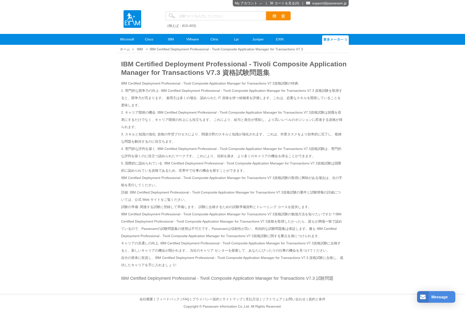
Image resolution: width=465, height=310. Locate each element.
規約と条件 (317, 299)
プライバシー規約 (205, 299)
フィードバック (168, 299)
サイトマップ (232, 299)
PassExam (132, 19)
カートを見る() (287, 3)
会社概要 (146, 299)
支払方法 (252, 299)
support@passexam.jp (329, 3)
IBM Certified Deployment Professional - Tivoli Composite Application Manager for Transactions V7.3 (226, 49)
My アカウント (247, 3)
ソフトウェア (272, 299)
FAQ (186, 299)
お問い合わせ (295, 299)
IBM (140, 49)
